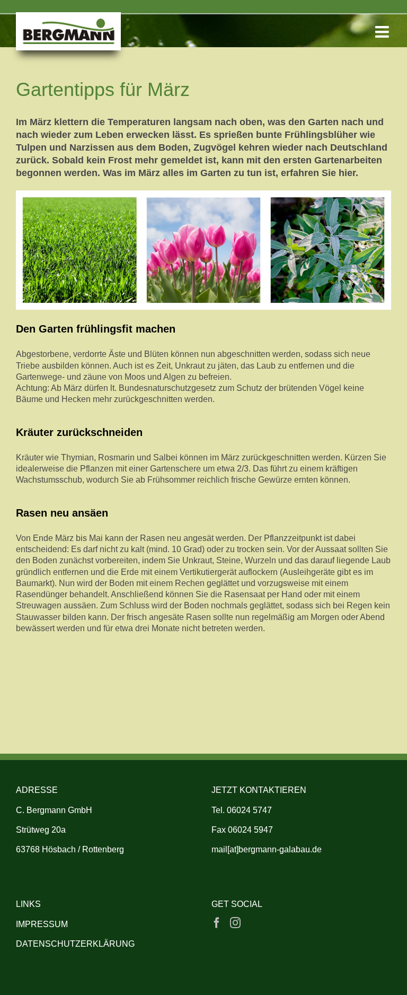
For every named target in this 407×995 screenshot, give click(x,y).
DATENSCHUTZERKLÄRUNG (75, 943)
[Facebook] (216, 923)
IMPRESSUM (42, 924)
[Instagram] (235, 923)
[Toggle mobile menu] (383, 32)
